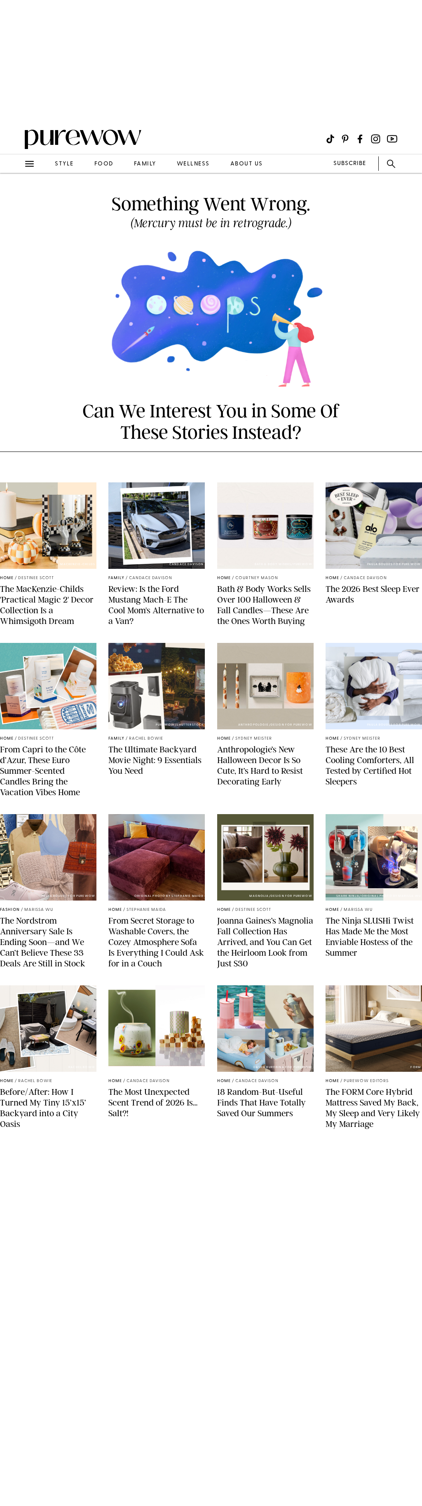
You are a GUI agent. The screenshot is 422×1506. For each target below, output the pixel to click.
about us (246, 164)
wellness (193, 164)
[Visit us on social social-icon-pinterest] (345, 139)
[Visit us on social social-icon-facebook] (360, 139)
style (64, 164)
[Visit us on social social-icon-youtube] (392, 139)
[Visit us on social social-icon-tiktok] (330, 139)
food (103, 164)
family (145, 164)
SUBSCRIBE (349, 164)
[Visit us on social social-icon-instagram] (375, 139)
